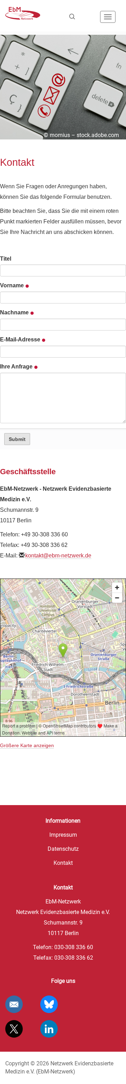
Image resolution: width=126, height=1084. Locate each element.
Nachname (15, 312)
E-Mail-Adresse (21, 339)
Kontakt (63, 863)
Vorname (12, 285)
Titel (5, 259)
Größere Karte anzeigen (27, 745)
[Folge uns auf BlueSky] (49, 1004)
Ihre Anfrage (17, 367)
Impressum (63, 834)
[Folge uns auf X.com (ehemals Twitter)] (14, 1029)
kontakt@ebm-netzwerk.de (58, 556)
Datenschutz (63, 848)
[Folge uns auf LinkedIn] (49, 1029)
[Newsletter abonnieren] (14, 1004)
